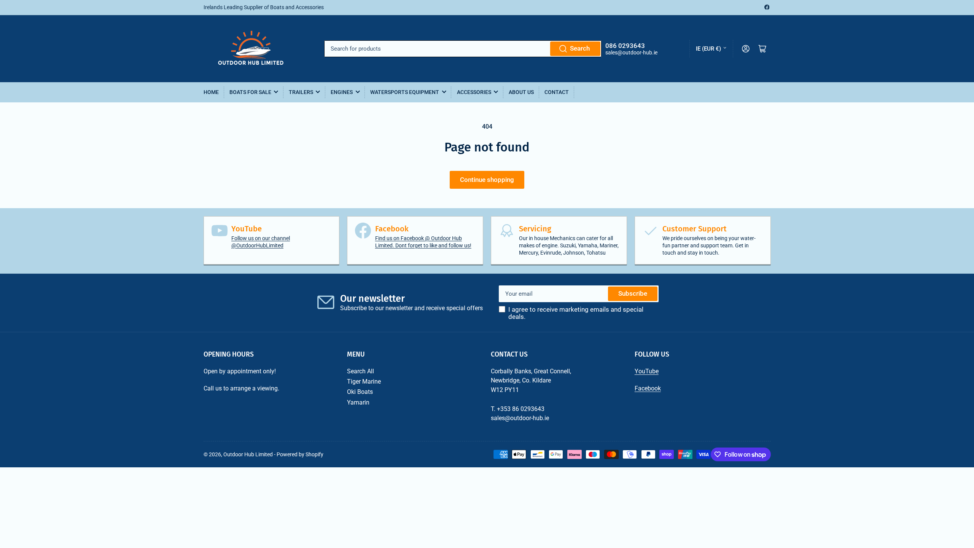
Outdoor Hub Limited (248, 454)
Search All (360, 371)
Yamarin (358, 402)
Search (580, 48)
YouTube (647, 371)
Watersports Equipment (404, 92)
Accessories (474, 92)
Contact (556, 92)
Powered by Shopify (300, 454)
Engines (342, 92)
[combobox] (462, 48)
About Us (521, 92)
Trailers (301, 92)
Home (211, 92)
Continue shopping (487, 179)
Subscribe (632, 293)
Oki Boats (360, 391)
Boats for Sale (250, 92)
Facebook (648, 388)
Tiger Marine (364, 381)
